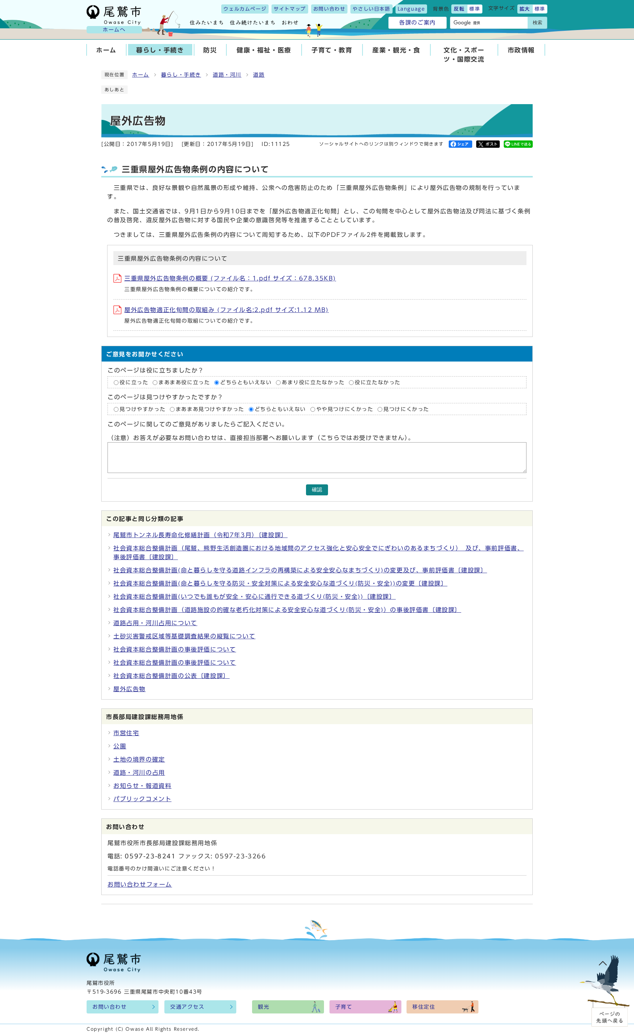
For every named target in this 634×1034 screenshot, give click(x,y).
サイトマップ (290, 9)
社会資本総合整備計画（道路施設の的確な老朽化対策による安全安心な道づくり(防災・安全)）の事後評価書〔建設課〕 (287, 610)
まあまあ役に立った (184, 382)
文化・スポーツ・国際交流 (464, 54)
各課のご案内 (417, 22)
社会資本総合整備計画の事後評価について (174, 649)
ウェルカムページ (244, 9)
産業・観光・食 (396, 50)
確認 (317, 489)
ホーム (106, 50)
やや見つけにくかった (346, 409)
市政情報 (521, 50)
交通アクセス (187, 1006)
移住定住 (423, 1006)
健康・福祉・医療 (264, 50)
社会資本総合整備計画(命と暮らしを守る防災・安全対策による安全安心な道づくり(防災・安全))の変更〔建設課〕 (280, 583)
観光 (263, 1006)
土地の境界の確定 (139, 759)
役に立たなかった (378, 382)
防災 (210, 50)
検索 (537, 22)
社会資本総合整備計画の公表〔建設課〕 (171, 676)
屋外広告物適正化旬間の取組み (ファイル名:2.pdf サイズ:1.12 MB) (226, 310)
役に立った (134, 382)
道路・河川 (227, 74)
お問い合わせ (329, 9)
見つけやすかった (142, 409)
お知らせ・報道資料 (142, 786)
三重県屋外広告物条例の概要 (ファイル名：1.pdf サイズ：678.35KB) (230, 278)
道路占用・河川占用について (155, 623)
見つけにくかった (406, 409)
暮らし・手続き (160, 50)
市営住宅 (126, 733)
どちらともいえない (246, 382)
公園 (119, 746)
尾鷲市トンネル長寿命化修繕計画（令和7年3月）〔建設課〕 (200, 535)
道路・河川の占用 (139, 773)
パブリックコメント (142, 799)
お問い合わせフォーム (140, 884)
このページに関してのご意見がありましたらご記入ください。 (198, 425)
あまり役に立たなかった (313, 382)
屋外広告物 (129, 689)
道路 (259, 74)
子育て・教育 (332, 50)
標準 (474, 9)
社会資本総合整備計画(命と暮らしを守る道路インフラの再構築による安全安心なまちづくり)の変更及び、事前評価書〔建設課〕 (300, 570)
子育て (344, 1006)
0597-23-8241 (150, 856)
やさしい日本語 (371, 9)
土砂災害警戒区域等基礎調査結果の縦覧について (184, 636)
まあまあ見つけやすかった (210, 409)
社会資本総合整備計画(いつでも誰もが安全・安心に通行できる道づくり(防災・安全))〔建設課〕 (254, 597)
